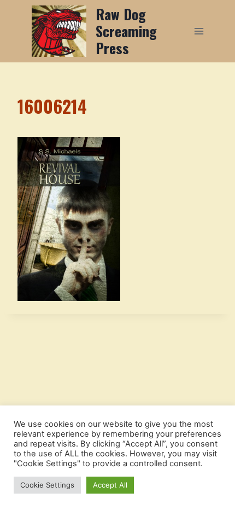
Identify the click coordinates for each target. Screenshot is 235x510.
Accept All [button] (110, 484)
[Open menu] (199, 30)
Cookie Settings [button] (47, 484)
